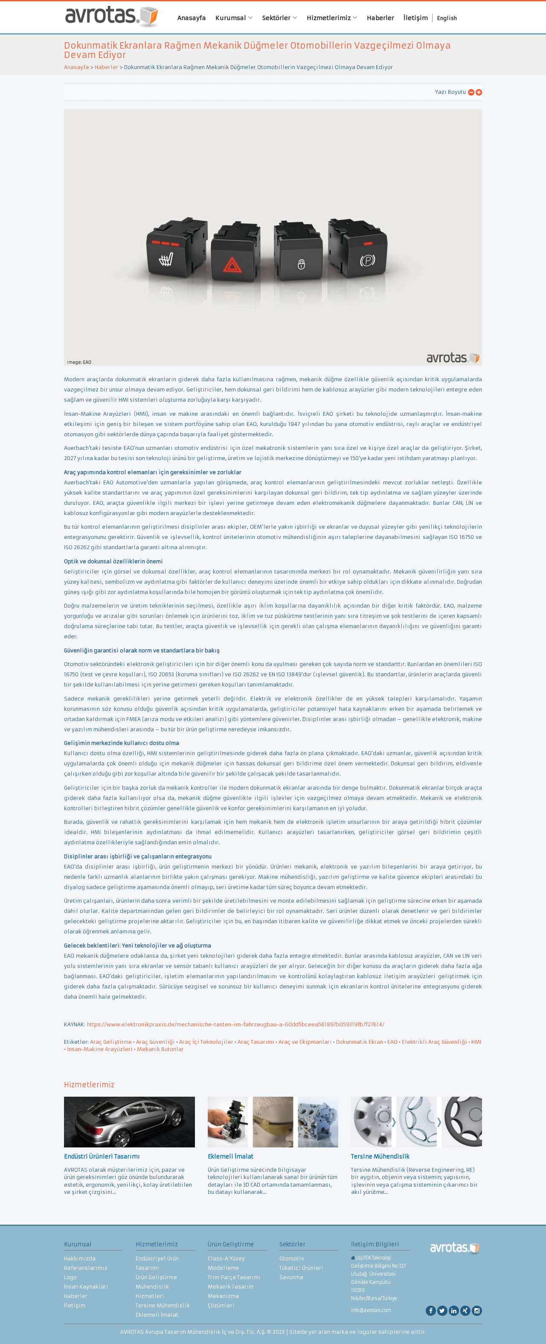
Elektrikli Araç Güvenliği (434, 1042)
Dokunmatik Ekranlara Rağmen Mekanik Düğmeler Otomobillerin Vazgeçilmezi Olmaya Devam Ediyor (257, 50)
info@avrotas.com (371, 1310)
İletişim (416, 18)
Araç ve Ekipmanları (305, 1042)
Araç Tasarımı (256, 1042)
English (447, 18)
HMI (476, 1042)
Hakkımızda (80, 1258)
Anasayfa (191, 18)
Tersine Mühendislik (163, 1305)
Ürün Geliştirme (156, 1277)
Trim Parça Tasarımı (234, 1277)
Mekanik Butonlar (160, 1049)
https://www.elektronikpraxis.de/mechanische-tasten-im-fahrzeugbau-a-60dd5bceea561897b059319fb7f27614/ (235, 1024)
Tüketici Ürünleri (301, 1268)
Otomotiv (291, 1258)
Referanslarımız (85, 1268)
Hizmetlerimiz (329, 18)
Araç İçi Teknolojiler (206, 1042)
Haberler (380, 18)
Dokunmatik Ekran (359, 1042)
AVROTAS (109, 17)
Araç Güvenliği (155, 1042)
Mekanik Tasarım (230, 1286)
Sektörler (277, 18)
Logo (70, 1277)
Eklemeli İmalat (157, 1315)
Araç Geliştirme (111, 1042)
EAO (392, 1042)
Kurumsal (231, 18)
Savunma (291, 1277)
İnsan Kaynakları (86, 1286)
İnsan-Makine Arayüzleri (100, 1049)
